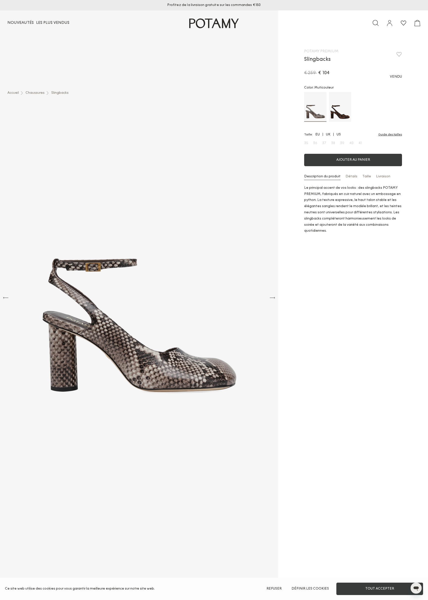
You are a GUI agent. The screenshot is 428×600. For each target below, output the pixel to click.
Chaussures (35, 93)
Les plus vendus (52, 23)
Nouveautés (20, 23)
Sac (417, 23)
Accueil (13, 93)
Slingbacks (60, 93)
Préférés (403, 23)
